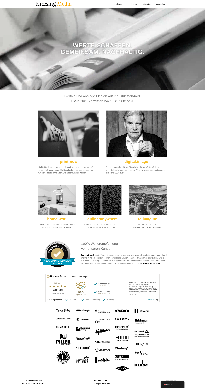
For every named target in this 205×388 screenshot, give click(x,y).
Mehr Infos (152, 300)
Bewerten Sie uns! (151, 263)
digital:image (131, 4)
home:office (160, 4)
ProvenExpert (87, 255)
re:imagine (146, 4)
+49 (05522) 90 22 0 (102, 381)
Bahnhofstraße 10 (34, 381)
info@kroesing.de (102, 384)
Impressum (171, 381)
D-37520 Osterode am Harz (34, 384)
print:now (118, 4)
